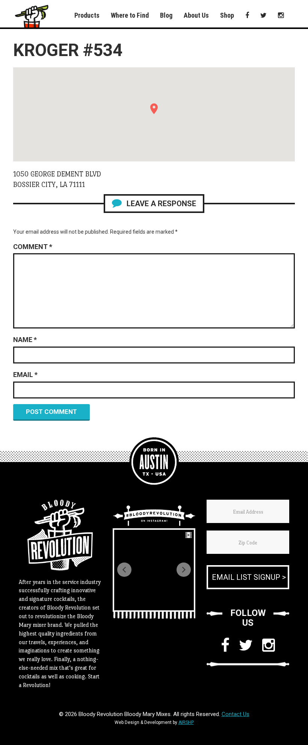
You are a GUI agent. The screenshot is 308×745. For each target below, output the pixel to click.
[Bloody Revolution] (154, 462)
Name (25, 340)
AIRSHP (186, 722)
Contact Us (235, 714)
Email (25, 375)
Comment (32, 247)
